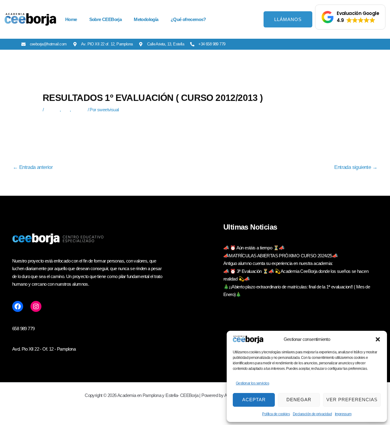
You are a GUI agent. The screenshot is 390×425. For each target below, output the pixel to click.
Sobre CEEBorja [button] (105, 19)
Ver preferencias (352, 399)
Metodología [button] (146, 19)
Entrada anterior (33, 167)
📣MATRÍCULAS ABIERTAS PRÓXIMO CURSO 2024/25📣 (280, 255)
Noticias (79, 109)
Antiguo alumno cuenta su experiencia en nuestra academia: (278, 263)
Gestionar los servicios (252, 383)
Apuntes (52, 109)
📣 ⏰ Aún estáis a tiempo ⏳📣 (253, 247)
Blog (66, 109)
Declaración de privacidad (312, 414)
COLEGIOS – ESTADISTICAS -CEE (77, 125)
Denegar (298, 399)
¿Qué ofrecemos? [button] (188, 19)
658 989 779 (23, 328)
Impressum (343, 414)
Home (71, 19)
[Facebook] (17, 306)
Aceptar (254, 399)
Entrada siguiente (355, 167)
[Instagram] (35, 306)
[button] (378, 339)
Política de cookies (276, 414)
